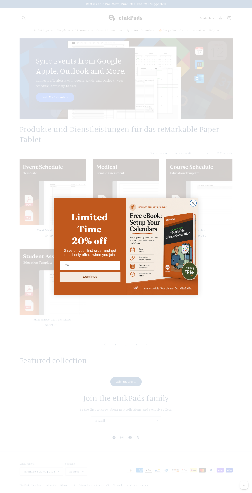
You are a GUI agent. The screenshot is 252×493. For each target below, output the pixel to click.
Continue (90, 277)
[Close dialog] (193, 203)
